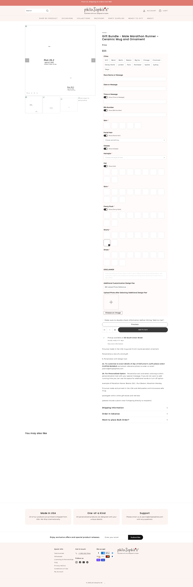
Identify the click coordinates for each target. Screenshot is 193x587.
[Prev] (27, 60)
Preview (135, 324)
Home (104, 32)
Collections (83, 18)
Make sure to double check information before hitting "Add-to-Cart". (134, 320)
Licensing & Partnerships (63, 559)
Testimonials (59, 553)
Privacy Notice (60, 566)
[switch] (106, 97)
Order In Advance (111, 414)
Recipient (99, 18)
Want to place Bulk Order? (115, 420)
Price (104, 45)
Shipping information (113, 408)
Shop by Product (48, 18)
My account (58, 572)
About (150, 18)
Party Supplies (116, 18)
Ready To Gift (135, 18)
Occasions (67, 18)
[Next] (93, 60)
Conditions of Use (61, 569)
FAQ (56, 562)
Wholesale (58, 556)
